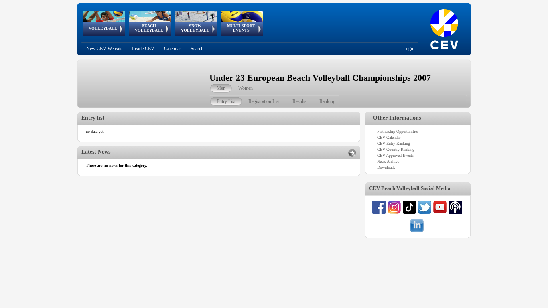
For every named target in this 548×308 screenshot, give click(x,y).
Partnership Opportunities (397, 131)
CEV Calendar (388, 137)
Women (245, 88)
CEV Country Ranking (395, 149)
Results (299, 101)
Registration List (264, 101)
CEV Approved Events (395, 155)
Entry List (226, 101)
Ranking (327, 101)
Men (221, 88)
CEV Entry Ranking (393, 143)
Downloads (386, 167)
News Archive (388, 161)
